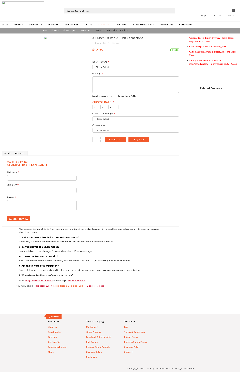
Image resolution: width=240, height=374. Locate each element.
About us (52, 326)
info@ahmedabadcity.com (39, 280)
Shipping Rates (94, 352)
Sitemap (52, 337)
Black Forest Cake (95, 285)
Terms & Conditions (134, 331)
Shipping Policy (131, 347)
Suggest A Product (58, 347)
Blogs (51, 352)
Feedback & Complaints (98, 337)
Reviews (20, 153)
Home (44, 30)
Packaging (91, 357)
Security (128, 352)
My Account (92, 326)
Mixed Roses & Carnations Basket (69, 285)
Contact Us (54, 342)
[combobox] (119, 11)
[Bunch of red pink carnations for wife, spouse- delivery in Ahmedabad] (45, 38)
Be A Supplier (54, 331)
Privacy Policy (131, 337)
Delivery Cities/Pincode (98, 347)
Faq (126, 326)
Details (7, 153)
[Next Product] (177, 38)
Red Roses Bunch (44, 285)
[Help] (208, 9)
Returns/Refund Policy (135, 342)
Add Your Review (111, 43)
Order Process (93, 331)
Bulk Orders (92, 342)
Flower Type (69, 30)
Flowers (55, 30)
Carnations (85, 30)
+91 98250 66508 (76, 280)
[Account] (222, 9)
